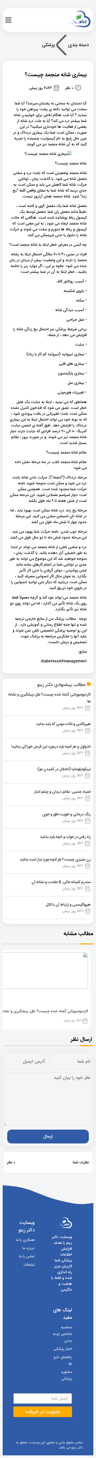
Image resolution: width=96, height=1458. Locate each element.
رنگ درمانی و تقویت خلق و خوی (66, 814)
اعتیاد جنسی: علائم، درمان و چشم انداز (62, 792)
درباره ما (28, 1248)
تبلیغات (29, 1265)
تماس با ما (27, 1256)
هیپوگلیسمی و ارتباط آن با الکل (68, 905)
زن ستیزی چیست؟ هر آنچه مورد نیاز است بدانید (55, 860)
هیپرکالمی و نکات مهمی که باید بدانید (63, 724)
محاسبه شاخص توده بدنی (62, 1333)
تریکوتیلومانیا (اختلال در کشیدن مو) (64, 769)
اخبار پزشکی (63, 1349)
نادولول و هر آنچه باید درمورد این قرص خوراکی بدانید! (51, 747)
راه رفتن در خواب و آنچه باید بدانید (65, 837)
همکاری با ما (25, 1240)
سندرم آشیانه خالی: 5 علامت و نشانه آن (61, 882)
